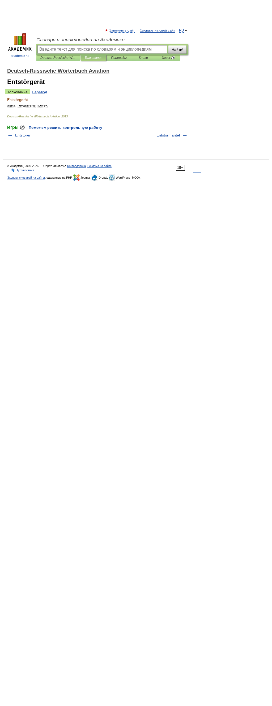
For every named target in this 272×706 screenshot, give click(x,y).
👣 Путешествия (22, 170)
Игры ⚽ (168, 58)
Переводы (119, 58)
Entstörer (23, 135)
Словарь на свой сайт (157, 30)
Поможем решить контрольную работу (65, 127)
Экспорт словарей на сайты (26, 177)
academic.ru (20, 56)
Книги (143, 58)
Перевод (39, 92)
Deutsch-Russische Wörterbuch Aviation (58, 58)
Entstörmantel (168, 135)
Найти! (177, 49)
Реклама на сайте (99, 165)
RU (181, 30)
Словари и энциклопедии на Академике (80, 39)
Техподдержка (76, 165)
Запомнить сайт (122, 30)
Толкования (93, 58)
